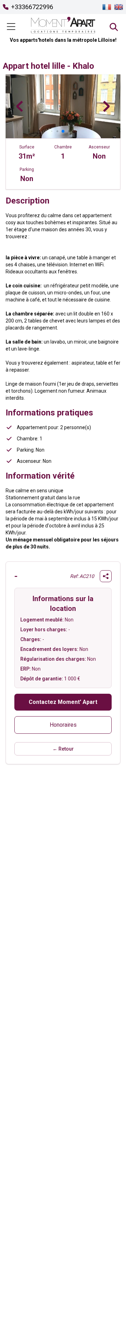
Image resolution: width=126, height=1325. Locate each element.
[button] (51, 131)
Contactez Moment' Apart (63, 702)
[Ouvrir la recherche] (113, 27)
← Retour (63, 749)
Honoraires (63, 724)
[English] (118, 7)
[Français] (106, 7)
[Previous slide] (19, 106)
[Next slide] (106, 106)
